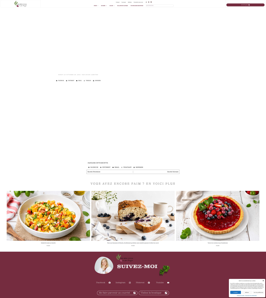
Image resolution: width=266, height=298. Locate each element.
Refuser (247, 292)
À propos (124, 2)
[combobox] (160, 5)
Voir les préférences (258, 292)
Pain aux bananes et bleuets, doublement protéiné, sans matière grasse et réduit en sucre (133, 243)
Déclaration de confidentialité (251, 295)
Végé (95, 5)
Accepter (236, 292)
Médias (130, 2)
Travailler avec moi (138, 2)
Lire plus (48, 245)
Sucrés (103, 5)
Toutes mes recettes (137, 5)
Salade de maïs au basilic (48, 243)
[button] (263, 280)
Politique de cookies (241, 295)
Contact (117, 2)
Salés (111, 5)
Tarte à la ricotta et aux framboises (218, 243)
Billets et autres (122, 5)
